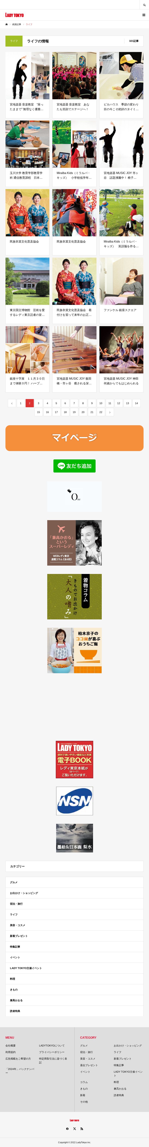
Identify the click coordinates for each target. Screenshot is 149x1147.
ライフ (14, 914)
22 (100, 412)
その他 (84, 1101)
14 (136, 403)
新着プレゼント (19, 935)
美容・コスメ (17, 925)
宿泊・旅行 (16, 903)
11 (109, 403)
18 (65, 412)
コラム (84, 1082)
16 (47, 412)
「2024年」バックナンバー (19, 1071)
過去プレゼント (89, 1065)
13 (127, 403)
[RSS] (82, 1128)
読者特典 (15, 1011)
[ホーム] (6, 24)
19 (74, 412)
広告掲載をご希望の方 (18, 1058)
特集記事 (15, 946)
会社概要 (10, 1045)
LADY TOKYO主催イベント (26, 968)
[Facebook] (67, 1128)
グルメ (14, 882)
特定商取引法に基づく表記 (53, 1060)
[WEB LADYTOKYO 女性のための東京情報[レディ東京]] (14, 15)
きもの (14, 989)
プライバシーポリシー (52, 1052)
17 (56, 412)
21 (91, 412)
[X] (74, 1128)
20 (83, 412)
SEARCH (144, 4)
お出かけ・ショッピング (24, 893)
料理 (12, 978)
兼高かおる (16, 1000)
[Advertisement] (74, 707)
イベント (15, 957)
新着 (82, 1095)
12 (118, 403)
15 (38, 412)
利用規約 (10, 1052)
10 (100, 403)
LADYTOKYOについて (52, 1045)
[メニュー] (143, 14)
